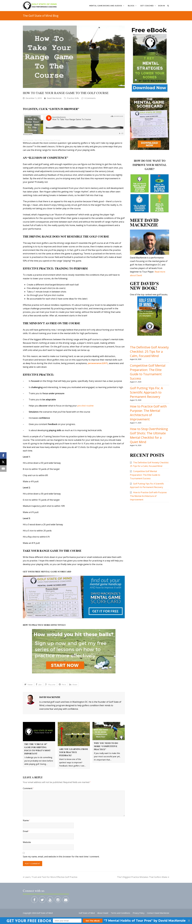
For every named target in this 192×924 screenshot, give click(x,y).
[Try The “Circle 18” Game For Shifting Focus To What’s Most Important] (39, 731)
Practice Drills (73, 98)
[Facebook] (3, 455)
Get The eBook (93, 920)
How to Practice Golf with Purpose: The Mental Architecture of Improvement (148, 412)
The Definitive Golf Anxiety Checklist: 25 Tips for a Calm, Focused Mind (149, 351)
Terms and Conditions (120, 913)
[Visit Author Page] (30, 699)
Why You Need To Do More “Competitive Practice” (106, 746)
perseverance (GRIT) (98, 363)
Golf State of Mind (87, 913)
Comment (28, 788)
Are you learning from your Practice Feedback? (73, 752)
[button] (96, 920)
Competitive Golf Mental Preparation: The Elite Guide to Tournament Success (147, 372)
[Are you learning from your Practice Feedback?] (74, 734)
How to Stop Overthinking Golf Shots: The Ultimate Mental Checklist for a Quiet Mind (149, 435)
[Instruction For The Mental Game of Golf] (40, 5)
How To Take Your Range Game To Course (47, 140)
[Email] (3, 468)
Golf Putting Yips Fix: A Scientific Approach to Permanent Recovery (146, 392)
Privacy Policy (138, 913)
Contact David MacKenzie (158, 913)
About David (102, 913)
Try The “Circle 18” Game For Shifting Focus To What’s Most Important (37, 749)
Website (27, 842)
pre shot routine (85, 405)
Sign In (161, 6)
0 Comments (90, 98)
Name (26, 820)
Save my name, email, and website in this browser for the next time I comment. (61, 856)
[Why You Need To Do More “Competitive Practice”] (108, 731)
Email (26, 831)
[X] (3, 462)
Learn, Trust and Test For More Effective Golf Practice (51, 877)
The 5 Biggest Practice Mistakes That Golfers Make (142, 877)
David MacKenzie (54, 98)
